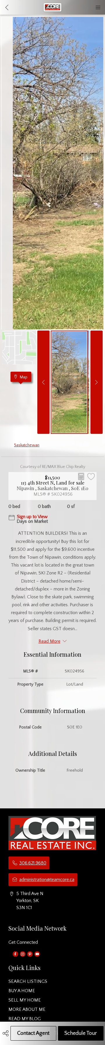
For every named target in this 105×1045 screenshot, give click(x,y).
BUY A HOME (21, 990)
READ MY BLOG (24, 1018)
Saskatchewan (26, 445)
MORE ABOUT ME (27, 1009)
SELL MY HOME (24, 1000)
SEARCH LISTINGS (27, 981)
